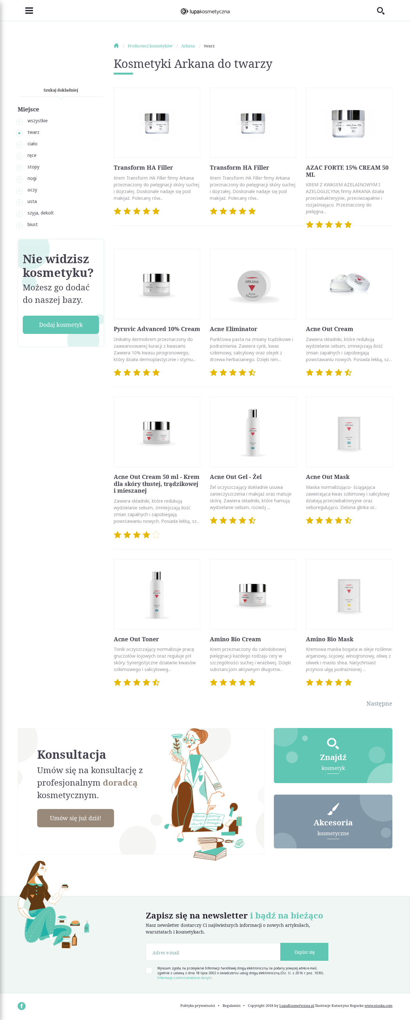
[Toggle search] (384, 10)
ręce (32, 155)
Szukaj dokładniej (61, 90)
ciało (32, 144)
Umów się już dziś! (75, 818)
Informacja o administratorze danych (184, 977)
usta (32, 201)
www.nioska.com (378, 1005)
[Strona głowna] (120, 46)
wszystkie (38, 120)
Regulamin (232, 1005)
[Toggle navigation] (25, 10)
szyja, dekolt (41, 213)
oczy (32, 190)
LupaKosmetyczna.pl (296, 1005)
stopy (33, 167)
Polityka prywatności (197, 1005)
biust (33, 224)
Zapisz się (304, 952)
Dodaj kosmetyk (61, 324)
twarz (33, 132)
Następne (379, 703)
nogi (32, 178)
